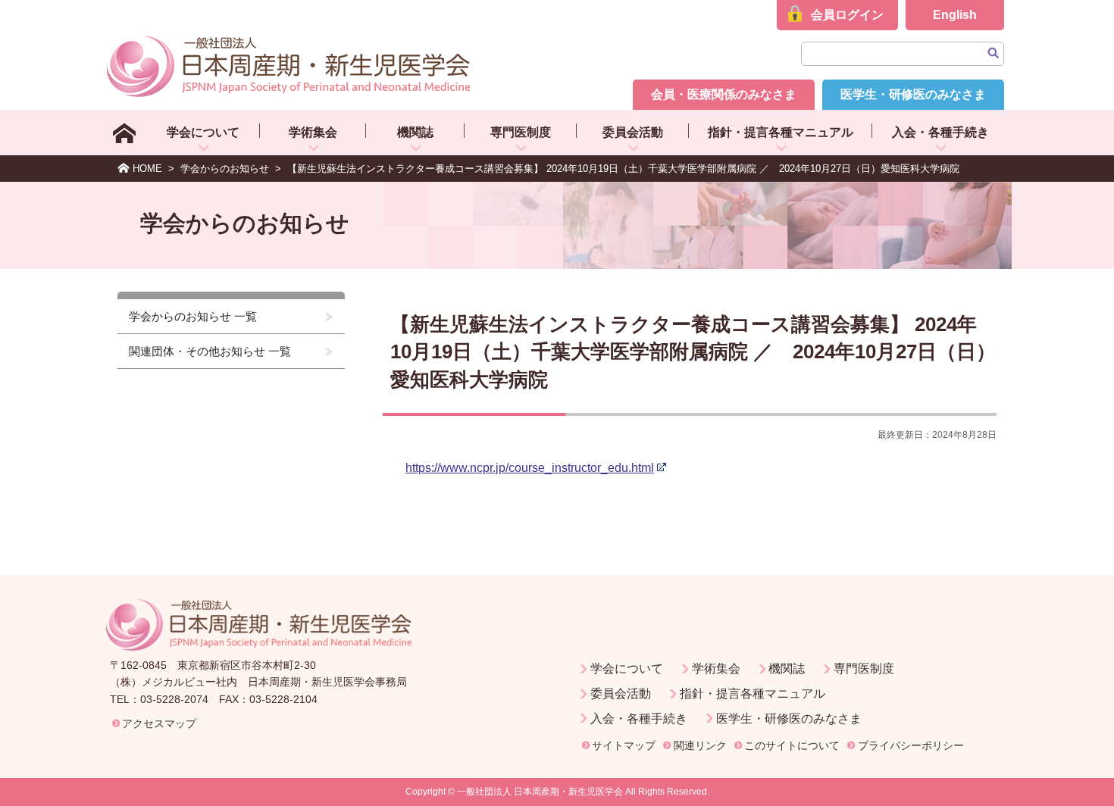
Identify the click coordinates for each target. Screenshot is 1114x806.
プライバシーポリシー (910, 745)
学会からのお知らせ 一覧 (193, 316)
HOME (147, 168)
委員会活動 (632, 132)
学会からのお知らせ (224, 168)
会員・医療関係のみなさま (723, 94)
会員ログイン (847, 14)
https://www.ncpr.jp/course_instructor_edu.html (529, 467)
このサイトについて (792, 745)
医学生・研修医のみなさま (913, 94)
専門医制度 (520, 132)
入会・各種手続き (940, 132)
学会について (203, 132)
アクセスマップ (159, 723)
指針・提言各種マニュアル (780, 132)
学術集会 (313, 132)
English (955, 14)
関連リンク (700, 745)
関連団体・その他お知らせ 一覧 (210, 351)
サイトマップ (624, 745)
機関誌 (415, 132)
